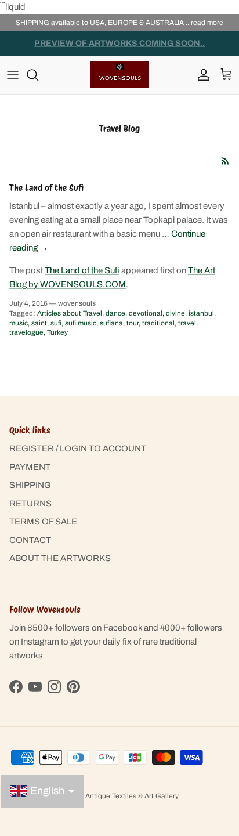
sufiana (111, 323)
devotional (145, 313)
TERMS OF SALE (43, 521)
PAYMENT (29, 467)
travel (187, 323)
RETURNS (30, 503)
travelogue (26, 332)
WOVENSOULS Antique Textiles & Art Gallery (106, 796)
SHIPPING (30, 485)
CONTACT (30, 540)
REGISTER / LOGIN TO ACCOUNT (77, 448)
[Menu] (13, 75)
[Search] (38, 75)
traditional (158, 323)
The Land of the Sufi (46, 188)
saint (39, 323)
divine (175, 313)
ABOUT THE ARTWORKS (60, 558)
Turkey (57, 332)
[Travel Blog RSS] (225, 161)
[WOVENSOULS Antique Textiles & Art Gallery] (119, 74)
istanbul (201, 313)
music (18, 323)
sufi (55, 323)
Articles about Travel (69, 313)
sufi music (80, 323)
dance (115, 313)
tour (132, 323)
